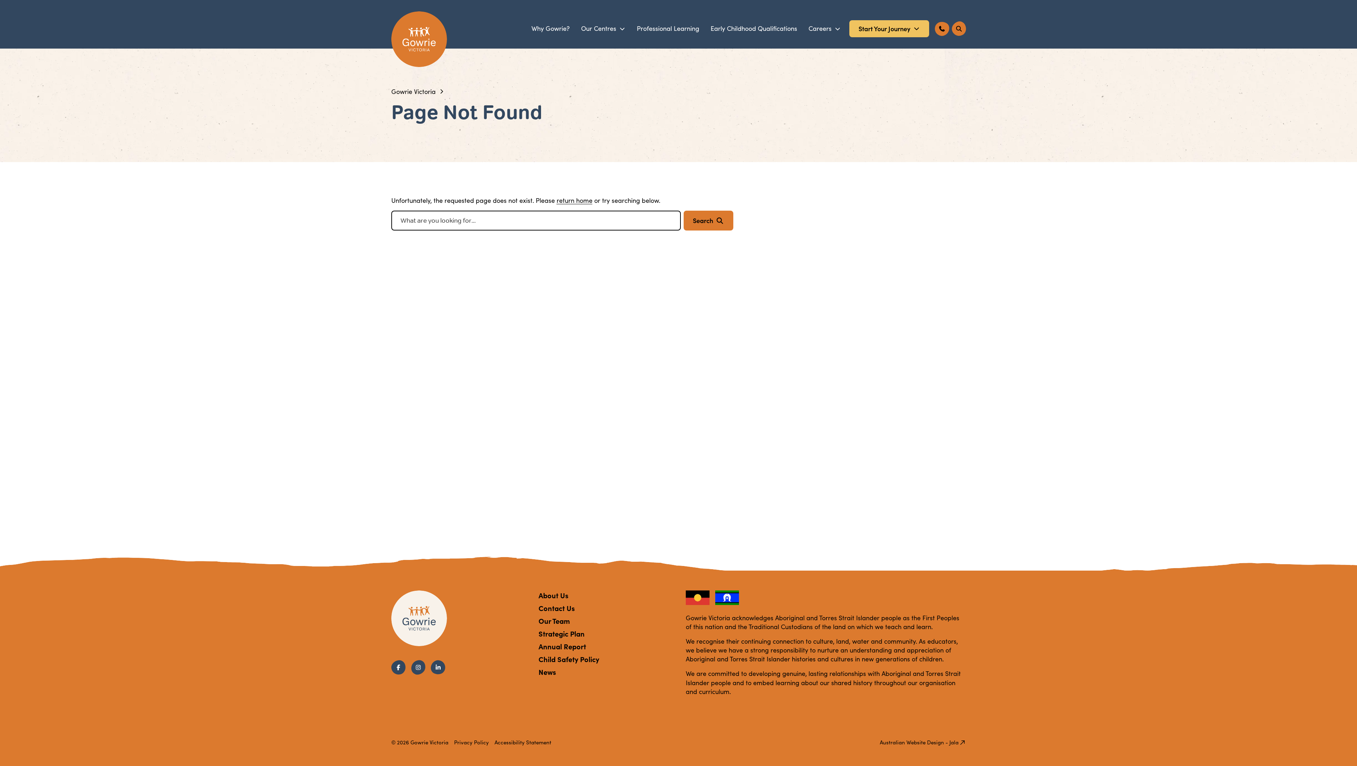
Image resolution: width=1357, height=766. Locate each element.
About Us (553, 595)
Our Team (554, 621)
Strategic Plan (562, 633)
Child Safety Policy (569, 659)
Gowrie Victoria (413, 91)
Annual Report (562, 646)
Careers (820, 28)
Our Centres (598, 28)
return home (574, 200)
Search (703, 220)
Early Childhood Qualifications (754, 28)
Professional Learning (668, 28)
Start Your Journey (884, 28)
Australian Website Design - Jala (919, 742)
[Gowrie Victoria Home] (419, 39)
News (547, 672)
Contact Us (557, 608)
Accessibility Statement (523, 742)
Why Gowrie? (550, 28)
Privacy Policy (471, 742)
